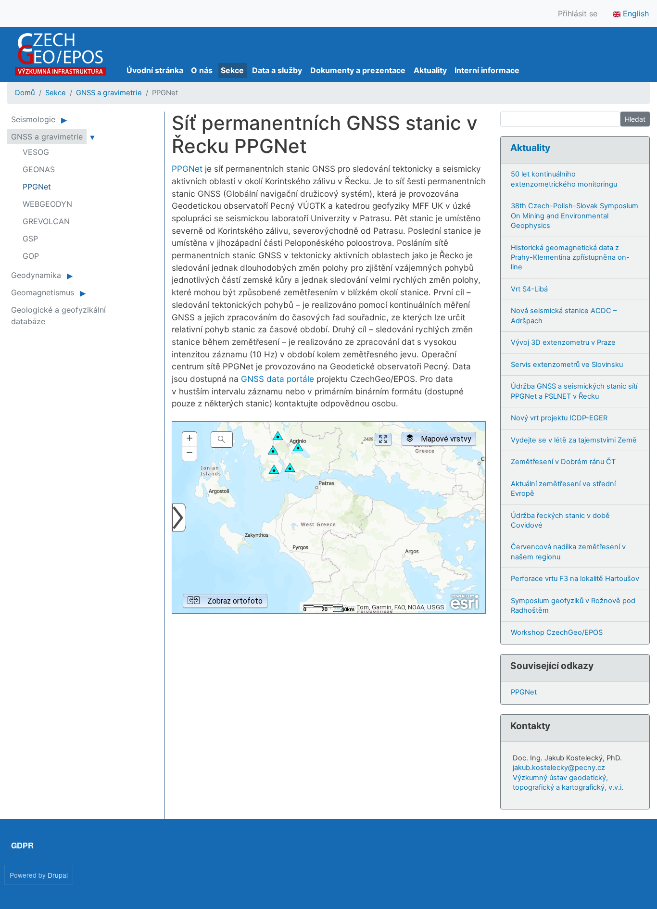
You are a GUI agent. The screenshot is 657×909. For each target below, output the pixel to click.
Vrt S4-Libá (529, 289)
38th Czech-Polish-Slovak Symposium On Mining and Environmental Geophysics (574, 216)
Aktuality (430, 70)
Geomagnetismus (42, 292)
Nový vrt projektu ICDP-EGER (559, 418)
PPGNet (187, 169)
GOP (31, 256)
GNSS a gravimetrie (109, 92)
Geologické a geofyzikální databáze (58, 315)
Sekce (232, 70)
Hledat (635, 119)
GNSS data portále (277, 379)
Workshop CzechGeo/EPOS (557, 632)
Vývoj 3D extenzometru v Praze (563, 342)
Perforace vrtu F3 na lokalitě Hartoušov (575, 578)
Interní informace (487, 70)
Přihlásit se (577, 13)
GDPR (22, 845)
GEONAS (39, 169)
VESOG (36, 152)
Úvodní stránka (154, 70)
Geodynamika (36, 275)
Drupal (58, 875)
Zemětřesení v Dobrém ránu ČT (563, 461)
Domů (25, 92)
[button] (189, 439)
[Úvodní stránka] (60, 54)
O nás (202, 70)
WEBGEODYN (47, 204)
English (634, 13)
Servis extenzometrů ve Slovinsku (567, 364)
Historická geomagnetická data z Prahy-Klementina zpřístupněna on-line (570, 257)
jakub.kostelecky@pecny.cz (559, 767)
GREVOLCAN (46, 221)
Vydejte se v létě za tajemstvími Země (574, 440)
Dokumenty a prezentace (357, 70)
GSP (30, 238)
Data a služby (277, 70)
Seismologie (33, 119)
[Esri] (464, 602)
